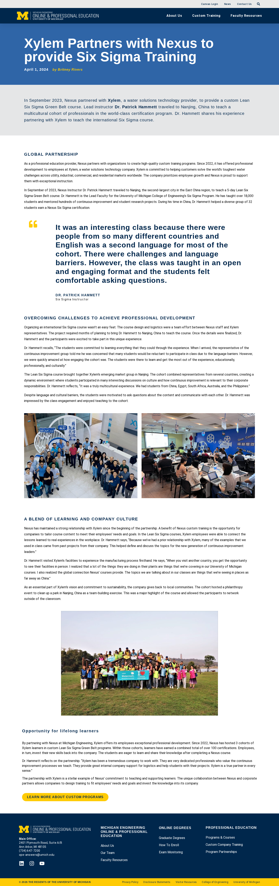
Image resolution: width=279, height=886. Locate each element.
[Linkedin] (21, 863)
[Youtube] (42, 863)
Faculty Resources (246, 16)
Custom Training (206, 16)
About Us (174, 16)
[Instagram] (31, 863)
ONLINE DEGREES (175, 828)
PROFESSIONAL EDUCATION (231, 827)
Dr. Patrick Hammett (136, 107)
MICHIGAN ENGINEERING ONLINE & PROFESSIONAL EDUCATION (124, 832)
